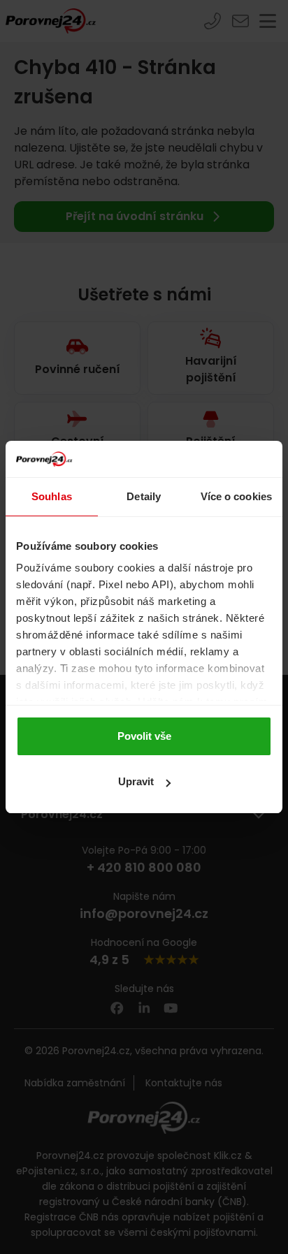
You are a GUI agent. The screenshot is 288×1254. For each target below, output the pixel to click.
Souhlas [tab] (51, 496)
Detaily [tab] (144, 496)
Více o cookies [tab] (236, 496)
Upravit (136, 781)
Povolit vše (144, 736)
